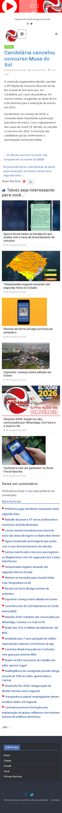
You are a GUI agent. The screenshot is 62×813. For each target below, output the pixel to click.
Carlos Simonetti (38, 70)
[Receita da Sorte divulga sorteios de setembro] (24, 299)
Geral (6, 771)
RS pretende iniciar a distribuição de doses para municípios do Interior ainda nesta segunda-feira (29, 171)
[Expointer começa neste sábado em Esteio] (26, 344)
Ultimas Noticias (13, 776)
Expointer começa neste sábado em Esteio (27, 374)
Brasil (7, 755)
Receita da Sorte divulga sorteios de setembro (28, 330)
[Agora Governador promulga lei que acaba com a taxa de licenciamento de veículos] (31, 202)
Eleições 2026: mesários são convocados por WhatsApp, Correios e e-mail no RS (29, 422)
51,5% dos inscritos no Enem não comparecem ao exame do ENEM (25, 157)
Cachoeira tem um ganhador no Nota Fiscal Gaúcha (28, 469)
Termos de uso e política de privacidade (26, 800)
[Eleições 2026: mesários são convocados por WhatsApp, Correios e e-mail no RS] (31, 387)
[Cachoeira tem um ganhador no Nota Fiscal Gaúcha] (24, 438)
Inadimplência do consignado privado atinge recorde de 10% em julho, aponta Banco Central (30, 675)
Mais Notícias (11, 501)
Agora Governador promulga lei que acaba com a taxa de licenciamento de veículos (29, 237)
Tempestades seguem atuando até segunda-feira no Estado (26, 286)
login (30, 491)
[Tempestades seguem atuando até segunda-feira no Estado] (31, 252)
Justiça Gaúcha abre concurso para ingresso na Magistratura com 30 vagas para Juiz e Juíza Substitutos (31, 556)
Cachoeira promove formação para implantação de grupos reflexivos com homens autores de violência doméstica (31, 712)
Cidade (7, 760)
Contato (55, 800)
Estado (9, 47)
